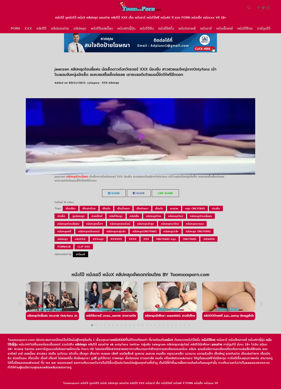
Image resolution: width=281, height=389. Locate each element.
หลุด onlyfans (195, 208)
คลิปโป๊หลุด (116, 216)
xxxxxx (116, 239)
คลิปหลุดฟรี (64, 231)
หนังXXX (119, 339)
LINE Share (165, 193)
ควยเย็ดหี (97, 216)
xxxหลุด (98, 239)
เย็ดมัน (106, 208)
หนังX (169, 339)
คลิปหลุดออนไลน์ (120, 224)
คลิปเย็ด (134, 216)
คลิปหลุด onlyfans (198, 231)
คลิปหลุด (80, 28)
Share (115, 193)
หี (96, 358)
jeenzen (209, 239)
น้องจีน (216, 208)
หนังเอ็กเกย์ (224, 28)
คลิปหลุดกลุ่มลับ (116, 231)
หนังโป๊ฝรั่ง (166, 28)
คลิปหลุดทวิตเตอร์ (89, 231)
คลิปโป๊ (41, 28)
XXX (28, 28)
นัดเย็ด (61, 216)
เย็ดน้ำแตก (123, 208)
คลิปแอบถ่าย (60, 28)
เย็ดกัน (159, 208)
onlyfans (189, 239)
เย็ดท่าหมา (142, 208)
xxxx (132, 239)
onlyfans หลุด (166, 239)
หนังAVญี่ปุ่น (126, 28)
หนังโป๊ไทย (245, 28)
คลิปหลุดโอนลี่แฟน (77, 176)
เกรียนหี (80, 254)
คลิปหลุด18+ (171, 231)
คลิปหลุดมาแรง (195, 224)
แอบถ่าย (217, 344)
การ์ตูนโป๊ (263, 28)
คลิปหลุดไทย (153, 216)
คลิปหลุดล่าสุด (145, 224)
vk (112, 344)
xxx (146, 239)
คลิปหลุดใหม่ (175, 216)
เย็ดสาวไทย (89, 208)
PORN (15, 28)
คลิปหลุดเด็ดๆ (94, 224)
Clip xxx (83, 247)
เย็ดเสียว (71, 208)
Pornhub (64, 247)
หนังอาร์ (206, 28)
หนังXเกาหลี (187, 28)
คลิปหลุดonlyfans (144, 231)
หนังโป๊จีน (147, 28)
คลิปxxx (80, 239)
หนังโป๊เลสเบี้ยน (102, 28)
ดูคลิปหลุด (78, 216)
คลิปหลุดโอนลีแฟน (68, 224)
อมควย (174, 208)
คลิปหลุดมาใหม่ (170, 224)
